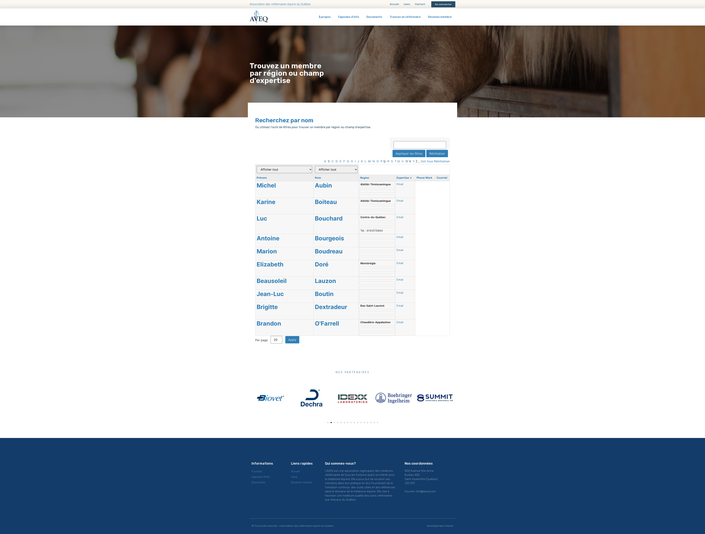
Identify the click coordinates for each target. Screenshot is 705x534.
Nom (318, 177)
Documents (374, 17)
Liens (407, 4)
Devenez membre (440, 17)
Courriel (442, 177)
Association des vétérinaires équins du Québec (280, 4)
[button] (443, 4)
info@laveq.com (426, 491)
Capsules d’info (348, 17)
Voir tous (427, 161)
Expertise (404, 177)
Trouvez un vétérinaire (405, 17)
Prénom (262, 177)
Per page (261, 340)
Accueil (394, 4)
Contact (420, 4)
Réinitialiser (442, 161)
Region (364, 177)
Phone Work (424, 177)
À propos (325, 17)
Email (400, 184)
